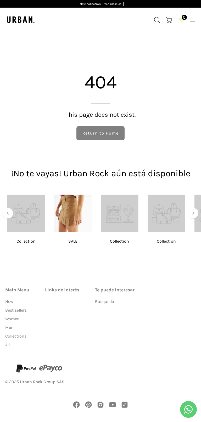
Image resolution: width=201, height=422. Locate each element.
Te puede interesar (115, 289)
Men (9, 327)
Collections (15, 336)
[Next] (193, 213)
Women (12, 318)
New (9, 301)
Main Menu (17, 289)
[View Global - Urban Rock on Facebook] (76, 405)
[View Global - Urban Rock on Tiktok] (125, 405)
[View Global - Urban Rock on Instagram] (100, 405)
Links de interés (62, 289)
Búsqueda (104, 301)
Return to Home (100, 133)
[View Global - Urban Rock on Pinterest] (88, 405)
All (7, 344)
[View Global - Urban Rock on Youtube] (112, 405)
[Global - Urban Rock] (21, 20)
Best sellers (16, 310)
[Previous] (8, 213)
